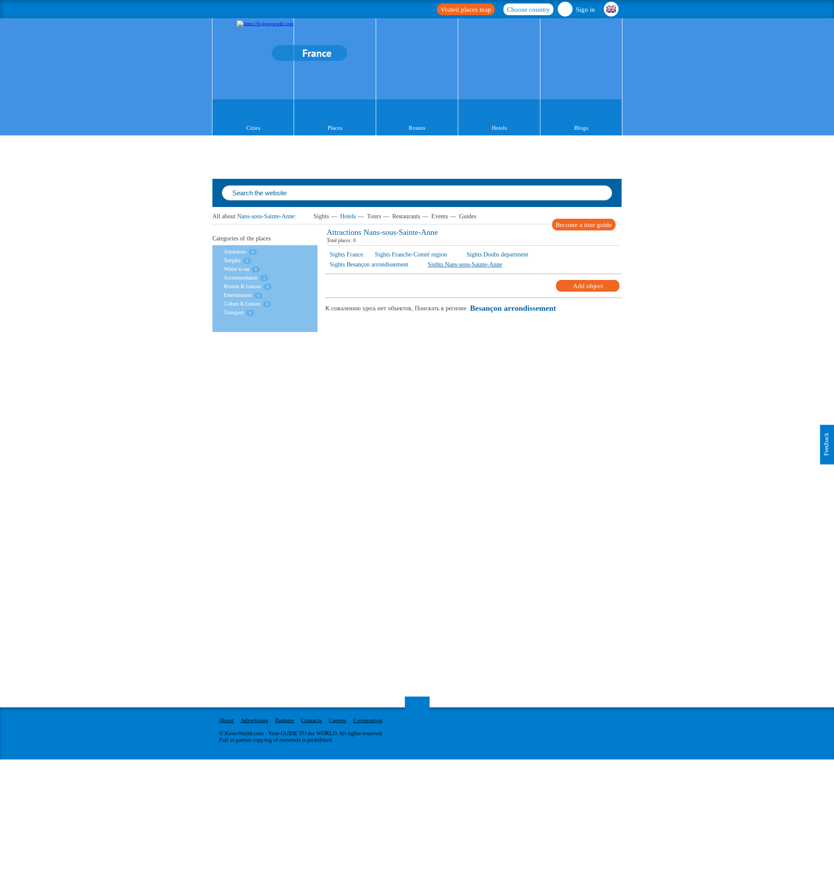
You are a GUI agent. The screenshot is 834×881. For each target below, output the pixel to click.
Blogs (581, 128)
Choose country (528, 9)
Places (335, 128)
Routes (417, 128)
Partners (284, 720)
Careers (337, 720)
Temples (232, 260)
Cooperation (368, 720)
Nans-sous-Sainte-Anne (266, 216)
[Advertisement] (264, 423)
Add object (588, 286)
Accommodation (241, 278)
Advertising (254, 720)
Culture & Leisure (242, 304)
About (226, 720)
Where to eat (236, 269)
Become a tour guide (584, 224)
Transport (234, 312)
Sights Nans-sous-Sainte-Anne (465, 264)
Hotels (499, 128)
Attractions (235, 252)
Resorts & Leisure (242, 286)
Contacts (311, 720)
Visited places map (465, 9)
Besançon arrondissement (513, 308)
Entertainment (238, 295)
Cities (253, 128)
